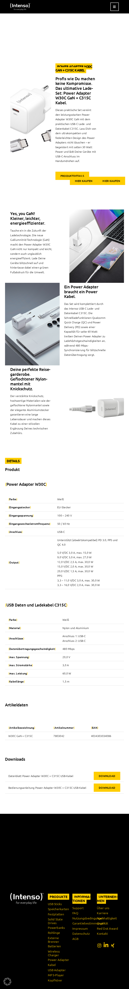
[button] (7, 981)
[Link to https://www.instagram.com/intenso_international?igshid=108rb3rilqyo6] (99, 945)
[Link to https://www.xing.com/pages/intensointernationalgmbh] (112, 945)
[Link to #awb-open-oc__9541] (114, 7)
